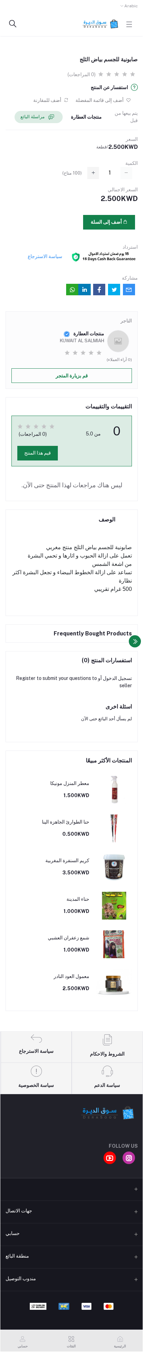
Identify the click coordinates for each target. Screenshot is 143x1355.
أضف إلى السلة (107, 222)
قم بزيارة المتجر (72, 375)
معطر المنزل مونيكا (69, 783)
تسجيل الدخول (117, 678)
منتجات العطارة (86, 117)
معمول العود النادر (71, 976)
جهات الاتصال (19, 1210)
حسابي (13, 1233)
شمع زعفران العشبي (68, 937)
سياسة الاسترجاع (45, 256)
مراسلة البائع (33, 116)
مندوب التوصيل (21, 1278)
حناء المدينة (77, 899)
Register (25, 678)
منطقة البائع (17, 1256)
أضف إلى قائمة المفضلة (100, 100)
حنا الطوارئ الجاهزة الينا (65, 822)
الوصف (107, 519)
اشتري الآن (51, 222)
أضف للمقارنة (47, 100)
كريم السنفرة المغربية (67, 860)
